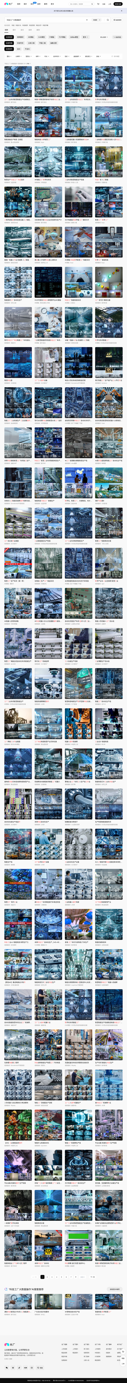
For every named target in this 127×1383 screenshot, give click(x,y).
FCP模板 (62, 37)
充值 (103, 4)
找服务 (108, 1353)
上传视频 (64, 1349)
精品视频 (64, 1353)
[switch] (96, 20)
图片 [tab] (14, 30)
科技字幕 (45, 25)
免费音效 (86, 1353)
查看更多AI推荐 (115, 1289)
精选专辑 (64, 1356)
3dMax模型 (74, 37)
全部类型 (9, 37)
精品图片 (75, 1353)
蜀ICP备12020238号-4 (59, 1380)
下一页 (92, 1277)
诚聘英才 (120, 1353)
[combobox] (81, 4)
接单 (38, 4)
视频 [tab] (6, 30)
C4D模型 (41, 37)
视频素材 (20, 37)
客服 (123, 1358)
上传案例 (97, 1349)
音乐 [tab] (22, 30)
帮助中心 (120, 1356)
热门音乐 (86, 1349)
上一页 (34, 1277)
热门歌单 (86, 1356)
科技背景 (32, 25)
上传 (109, 4)
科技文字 (38, 25)
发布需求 (109, 1349)
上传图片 (75, 1349)
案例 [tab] (38, 30)
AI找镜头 (97, 1353)
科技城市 (25, 25)
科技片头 (18, 25)
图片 (25, 4)
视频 (18, 4)
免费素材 (64, 1360)
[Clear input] (87, 20)
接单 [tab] (30, 30)
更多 (52, 4)
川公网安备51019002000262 (76, 1380)
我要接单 (109, 1356)
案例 (45, 4)
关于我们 (120, 1349)
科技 (13, 25)
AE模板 (31, 37)
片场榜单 (97, 1356)
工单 (123, 1364)
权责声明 (120, 1360)
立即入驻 (86, 1360)
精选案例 (97, 1360)
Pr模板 (52, 37)
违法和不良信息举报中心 (93, 1380)
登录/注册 (118, 4)
